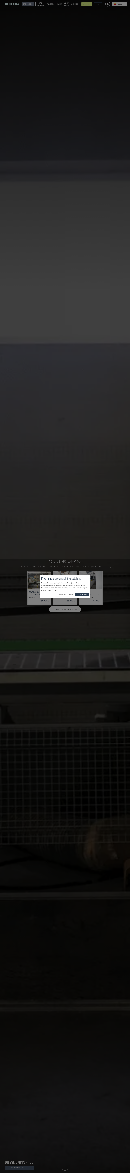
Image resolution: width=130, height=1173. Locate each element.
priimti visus (82, 595)
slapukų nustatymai (65, 595)
